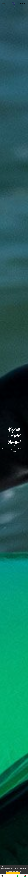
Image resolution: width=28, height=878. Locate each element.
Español (22, 3)
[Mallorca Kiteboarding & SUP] (14, 4)
